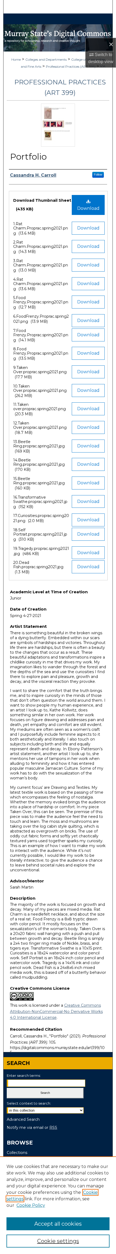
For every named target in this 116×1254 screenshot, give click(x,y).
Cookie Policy (30, 1205)
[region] (58, 1205)
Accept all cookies (58, 1224)
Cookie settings (58, 1241)
